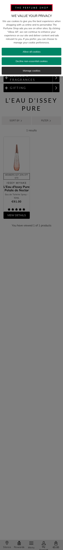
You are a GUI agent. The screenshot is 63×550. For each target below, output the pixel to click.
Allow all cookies (31, 51)
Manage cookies (31, 70)
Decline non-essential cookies (32, 61)
